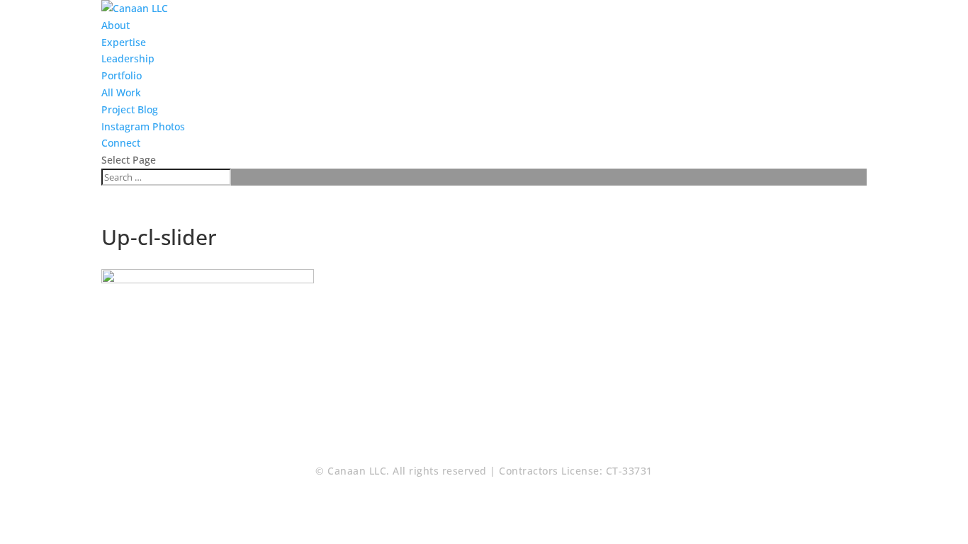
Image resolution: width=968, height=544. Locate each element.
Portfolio (121, 75)
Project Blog (129, 109)
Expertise (123, 42)
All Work (121, 92)
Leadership (127, 58)
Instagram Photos (143, 126)
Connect (120, 142)
